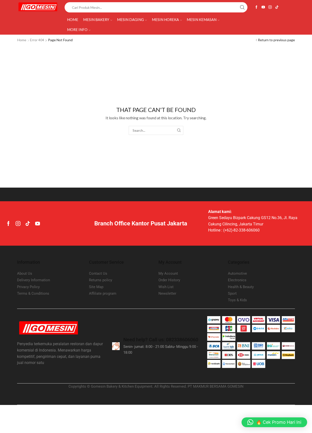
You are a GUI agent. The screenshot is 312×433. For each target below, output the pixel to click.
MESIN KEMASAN (201, 19)
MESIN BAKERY (96, 19)
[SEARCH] (178, 130)
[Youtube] (263, 7)
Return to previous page (276, 40)
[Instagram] (270, 7)
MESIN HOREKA (165, 19)
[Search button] (242, 7)
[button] (274, 422)
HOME (72, 19)
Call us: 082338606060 (160, 339)
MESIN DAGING (130, 19)
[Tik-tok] (277, 7)
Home (21, 40)
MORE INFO (77, 29)
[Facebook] (256, 7)
